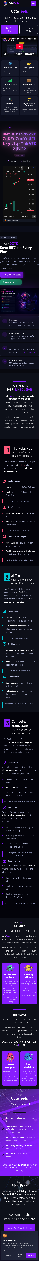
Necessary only (19, 1255)
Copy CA (20, 155)
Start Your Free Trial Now (19, 1227)
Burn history (27, 161)
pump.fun (14, 161)
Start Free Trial (9, 29)
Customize (8, 1255)
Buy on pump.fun (11, 282)
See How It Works (28, 29)
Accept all (31, 1255)
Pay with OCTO (12, 275)
